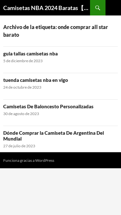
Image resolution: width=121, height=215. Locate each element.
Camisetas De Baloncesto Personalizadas (48, 106)
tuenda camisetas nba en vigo (35, 80)
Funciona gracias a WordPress (28, 160)
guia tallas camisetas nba (30, 53)
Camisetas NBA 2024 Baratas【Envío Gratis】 (46, 7)
